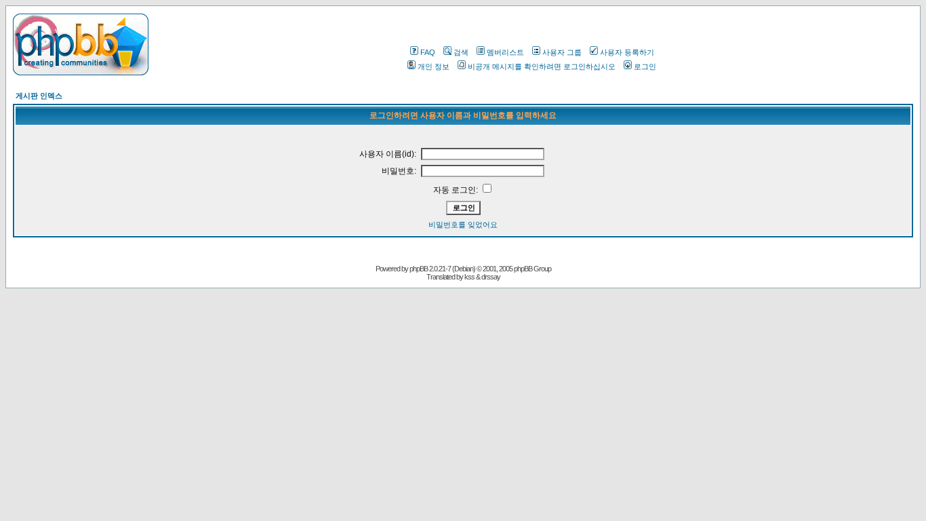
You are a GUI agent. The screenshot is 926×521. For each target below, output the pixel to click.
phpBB (418, 269)
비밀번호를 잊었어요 (463, 224)
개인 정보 (433, 66)
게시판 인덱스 (39, 96)
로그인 (645, 66)
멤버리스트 (505, 52)
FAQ (427, 52)
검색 (461, 52)
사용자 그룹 (562, 52)
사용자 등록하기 (627, 52)
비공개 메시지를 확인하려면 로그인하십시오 (542, 66)
